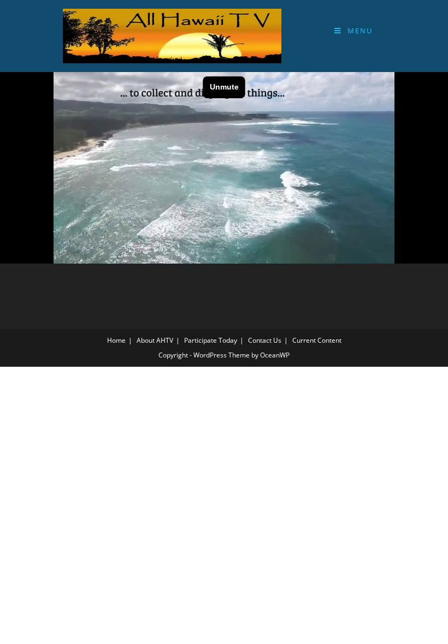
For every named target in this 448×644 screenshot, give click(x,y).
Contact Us (264, 340)
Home (116, 340)
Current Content (316, 340)
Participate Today (210, 340)
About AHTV (155, 340)
